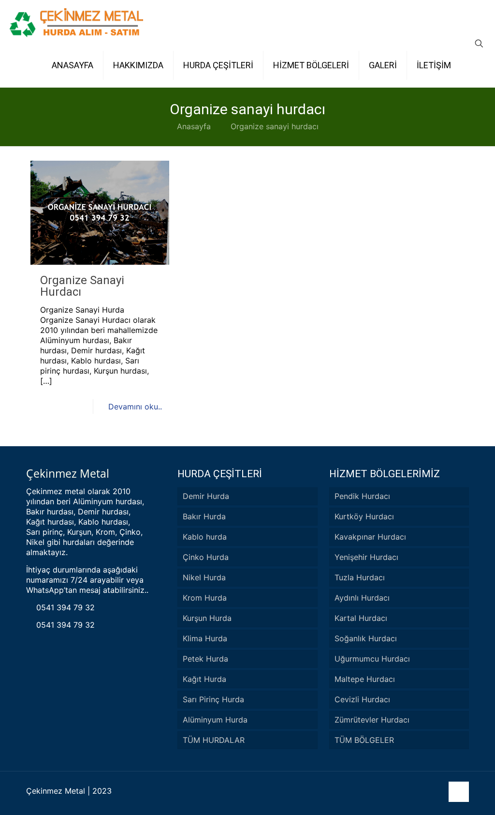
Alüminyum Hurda (215, 719)
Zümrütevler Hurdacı (372, 719)
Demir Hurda (206, 496)
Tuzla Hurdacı (360, 577)
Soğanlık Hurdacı (366, 638)
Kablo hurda (205, 537)
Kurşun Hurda (207, 618)
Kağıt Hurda (204, 679)
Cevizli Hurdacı (362, 699)
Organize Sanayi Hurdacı (82, 286)
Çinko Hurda (206, 557)
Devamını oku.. (135, 406)
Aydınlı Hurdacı (362, 598)
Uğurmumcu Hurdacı (372, 659)
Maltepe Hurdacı (365, 679)
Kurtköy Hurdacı (364, 516)
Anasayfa (194, 126)
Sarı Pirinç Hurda (213, 699)
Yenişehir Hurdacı (366, 557)
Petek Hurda (205, 659)
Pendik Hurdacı (362, 496)
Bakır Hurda (204, 516)
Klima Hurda (205, 638)
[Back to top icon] (459, 792)
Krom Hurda (205, 598)
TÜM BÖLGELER (364, 740)
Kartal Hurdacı (361, 618)
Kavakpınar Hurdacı (370, 537)
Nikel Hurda (204, 577)
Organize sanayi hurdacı (275, 126)
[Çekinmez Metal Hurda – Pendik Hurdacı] (76, 22)
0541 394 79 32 (64, 607)
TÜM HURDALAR (214, 740)
